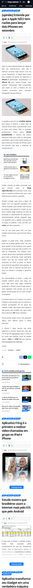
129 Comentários (24, 364)
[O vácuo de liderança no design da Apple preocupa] (26, 399)
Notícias (17, 418)
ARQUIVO (9, 10)
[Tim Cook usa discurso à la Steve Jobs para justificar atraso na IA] (26, 377)
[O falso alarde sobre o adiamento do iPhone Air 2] (24, 169)
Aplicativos (10, 572)
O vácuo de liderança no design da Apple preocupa (10, 398)
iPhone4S (11, 350)
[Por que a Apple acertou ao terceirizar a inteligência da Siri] (24, 177)
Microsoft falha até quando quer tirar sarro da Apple (11, 407)
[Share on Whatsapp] (12, 37)
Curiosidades (7, 574)
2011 (4, 10)
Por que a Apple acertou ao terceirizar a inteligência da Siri (11, 176)
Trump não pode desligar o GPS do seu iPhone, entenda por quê (11, 388)
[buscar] (20, 2)
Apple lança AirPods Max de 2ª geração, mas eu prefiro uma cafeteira (11, 160)
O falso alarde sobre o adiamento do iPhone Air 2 (11, 168)
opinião (18, 350)
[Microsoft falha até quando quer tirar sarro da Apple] (26, 408)
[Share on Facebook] (6, 37)
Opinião (16, 10)
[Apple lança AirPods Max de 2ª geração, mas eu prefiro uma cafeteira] (24, 161)
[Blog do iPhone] (12, 2)
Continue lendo (16, 487)
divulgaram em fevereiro (13, 342)
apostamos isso (17, 334)
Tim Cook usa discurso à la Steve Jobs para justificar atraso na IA (11, 377)
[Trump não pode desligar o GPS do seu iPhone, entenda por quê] (26, 388)
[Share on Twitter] (9, 37)
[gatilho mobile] (3, 2)
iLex (5, 42)
